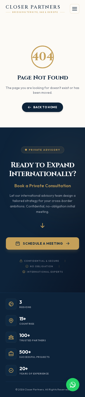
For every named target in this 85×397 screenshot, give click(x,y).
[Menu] (74, 9)
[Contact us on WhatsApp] (72, 384)
